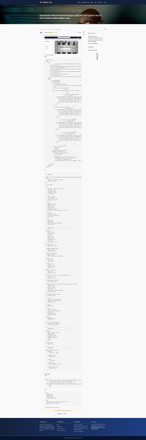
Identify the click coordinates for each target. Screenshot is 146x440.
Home (79, 2)
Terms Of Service (60, 428)
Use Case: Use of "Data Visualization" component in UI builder (95, 37)
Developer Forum (85, 2)
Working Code (72, 437)
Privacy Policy (59, 426)
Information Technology (92, 50)
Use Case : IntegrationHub (93, 43)
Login (65, 413)
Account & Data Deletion (61, 430)
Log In (105, 2)
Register (59, 413)
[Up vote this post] (84, 32)
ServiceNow (58, 29)
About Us (100, 2)
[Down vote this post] (84, 35)
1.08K (51, 32)
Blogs (92, 2)
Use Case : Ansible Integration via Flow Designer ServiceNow (95, 40)
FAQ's (95, 2)
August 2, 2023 (57, 407)
